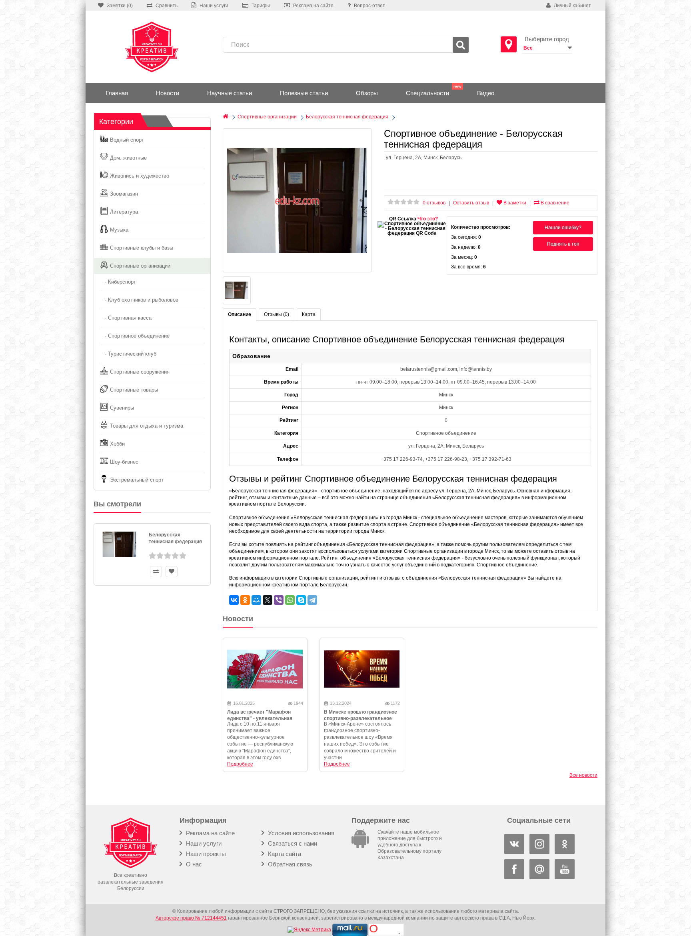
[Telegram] (312, 600)
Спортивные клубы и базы (141, 248)
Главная (117, 93)
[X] (267, 600)
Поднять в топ (563, 244)
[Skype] (301, 600)
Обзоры (367, 93)
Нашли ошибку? (563, 227)
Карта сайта (283, 853)
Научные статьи (229, 93)
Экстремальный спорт (137, 480)
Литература (124, 212)
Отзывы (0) (276, 314)
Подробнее (240, 764)
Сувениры (122, 408)
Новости (167, 93)
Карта (309, 314)
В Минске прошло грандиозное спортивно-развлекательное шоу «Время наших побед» (360, 718)
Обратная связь (289, 864)
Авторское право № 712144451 (191, 918)
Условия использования (300, 833)
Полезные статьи (304, 93)
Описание (239, 314)
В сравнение (554, 203)
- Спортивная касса (126, 318)
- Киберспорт (118, 282)
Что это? (427, 219)
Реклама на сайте (209, 833)
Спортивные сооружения (140, 372)
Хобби (117, 444)
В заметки (514, 203)
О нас (193, 864)
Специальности (427, 93)
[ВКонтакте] (234, 600)
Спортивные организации (140, 266)
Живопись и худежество (139, 176)
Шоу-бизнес (124, 462)
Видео (485, 93)
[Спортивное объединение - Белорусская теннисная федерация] (297, 200)
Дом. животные (128, 158)
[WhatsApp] (290, 600)
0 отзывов (434, 203)
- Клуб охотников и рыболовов (139, 300)
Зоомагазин (124, 194)
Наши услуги (203, 843)
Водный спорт (127, 140)
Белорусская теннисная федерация (175, 538)
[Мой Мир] (256, 600)
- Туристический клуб (128, 354)
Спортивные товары (134, 390)
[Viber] (279, 600)
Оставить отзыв (471, 203)
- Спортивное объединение (135, 336)
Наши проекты (205, 853)
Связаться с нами (291, 843)
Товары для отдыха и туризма (146, 426)
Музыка (119, 230)
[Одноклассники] (245, 600)
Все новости (583, 775)
